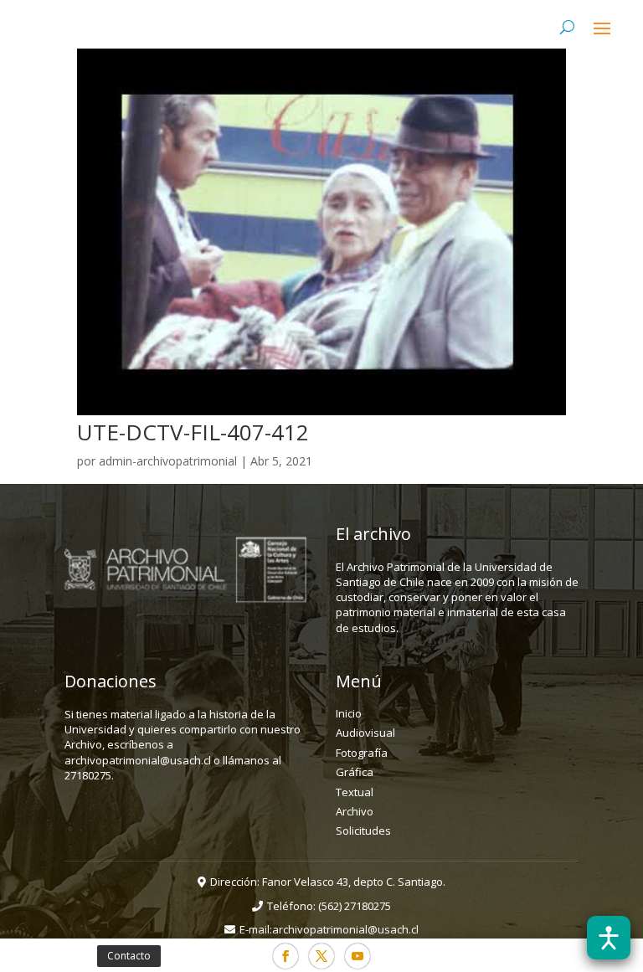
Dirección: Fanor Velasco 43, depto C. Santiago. (327, 881)
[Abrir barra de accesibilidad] (608, 937)
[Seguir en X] (321, 956)
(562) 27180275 (354, 905)
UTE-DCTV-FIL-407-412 (193, 432)
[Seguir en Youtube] (357, 956)
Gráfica (354, 771)
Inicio (349, 713)
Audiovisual (365, 732)
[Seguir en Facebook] (285, 956)
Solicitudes (363, 830)
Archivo (354, 811)
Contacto (129, 956)
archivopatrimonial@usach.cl (345, 929)
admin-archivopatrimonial (168, 461)
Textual (354, 792)
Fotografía (362, 752)
